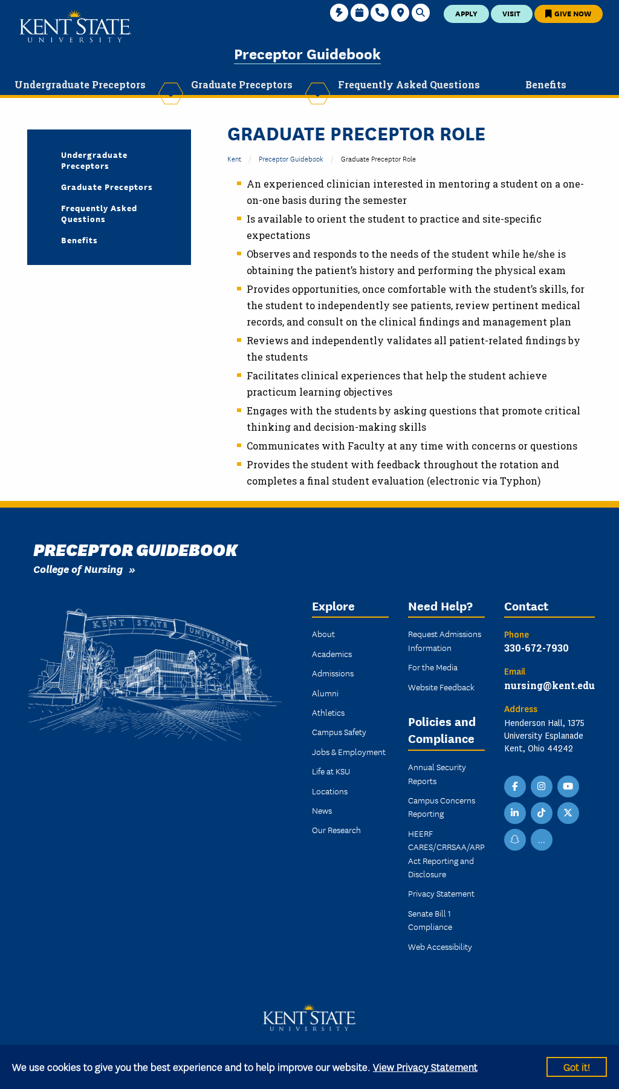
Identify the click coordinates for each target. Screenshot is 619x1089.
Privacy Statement (441, 893)
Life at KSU (331, 770)
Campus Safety (339, 731)
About (323, 633)
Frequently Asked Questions (99, 213)
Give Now (572, 13)
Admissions (333, 672)
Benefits (79, 239)
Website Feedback (441, 686)
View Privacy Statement (425, 1066)
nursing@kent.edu (549, 685)
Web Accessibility (440, 946)
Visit (511, 13)
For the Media (433, 666)
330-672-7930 (536, 647)
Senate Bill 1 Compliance (430, 919)
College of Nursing (78, 568)
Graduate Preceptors (107, 186)
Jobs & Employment (349, 751)
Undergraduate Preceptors (94, 160)
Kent (234, 158)
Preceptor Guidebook (307, 53)
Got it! (576, 1066)
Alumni (325, 692)
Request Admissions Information (444, 640)
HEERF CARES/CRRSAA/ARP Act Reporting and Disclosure (446, 853)
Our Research (336, 829)
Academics (332, 653)
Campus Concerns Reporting (441, 806)
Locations (330, 790)
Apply (466, 13)
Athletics (328, 712)
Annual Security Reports (437, 773)
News (322, 810)
